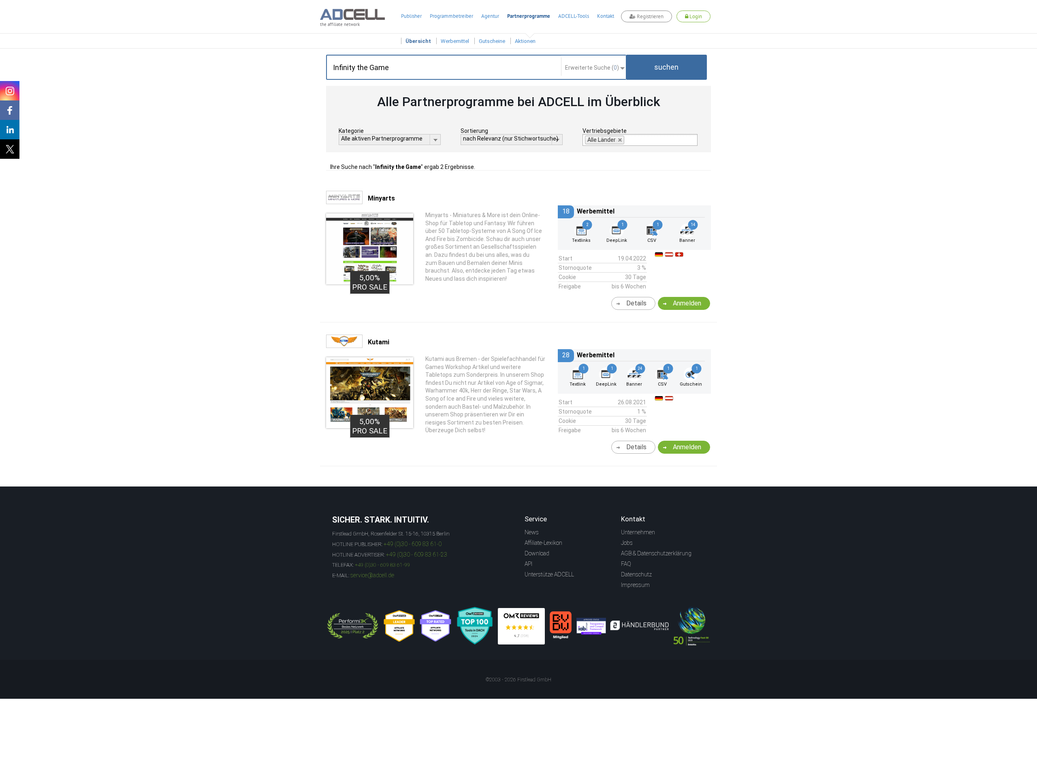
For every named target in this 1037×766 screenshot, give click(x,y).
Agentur (490, 16)
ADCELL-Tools (573, 16)
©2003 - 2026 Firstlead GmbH (518, 680)
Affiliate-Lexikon (543, 543)
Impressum (635, 585)
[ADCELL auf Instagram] (9, 90)
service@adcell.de (372, 575)
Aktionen (525, 41)
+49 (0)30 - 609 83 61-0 (413, 544)
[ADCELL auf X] (9, 149)
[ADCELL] (521, 626)
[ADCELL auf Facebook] (9, 110)
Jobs (627, 543)
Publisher (411, 16)
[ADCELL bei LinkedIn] (9, 129)
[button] (666, 67)
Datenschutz (636, 574)
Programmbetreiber (451, 16)
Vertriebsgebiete (605, 131)
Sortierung (474, 131)
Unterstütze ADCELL (549, 574)
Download (537, 553)
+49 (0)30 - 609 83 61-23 (416, 554)
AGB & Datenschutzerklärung (656, 553)
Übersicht (418, 41)
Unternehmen (638, 532)
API (528, 564)
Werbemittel (455, 41)
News (532, 532)
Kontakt (605, 16)
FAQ (626, 564)
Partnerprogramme (528, 16)
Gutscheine (492, 41)
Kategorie (351, 131)
